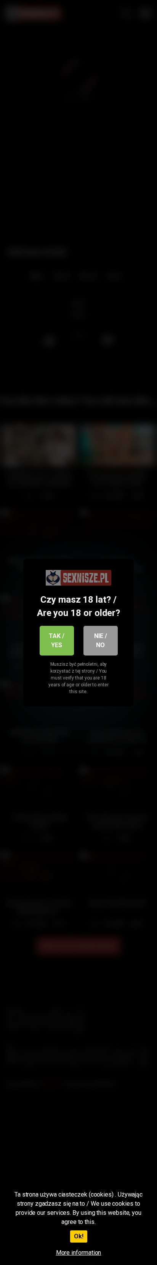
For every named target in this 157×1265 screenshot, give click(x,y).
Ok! (78, 1236)
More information (78, 1252)
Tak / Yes (56, 640)
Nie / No (100, 640)
